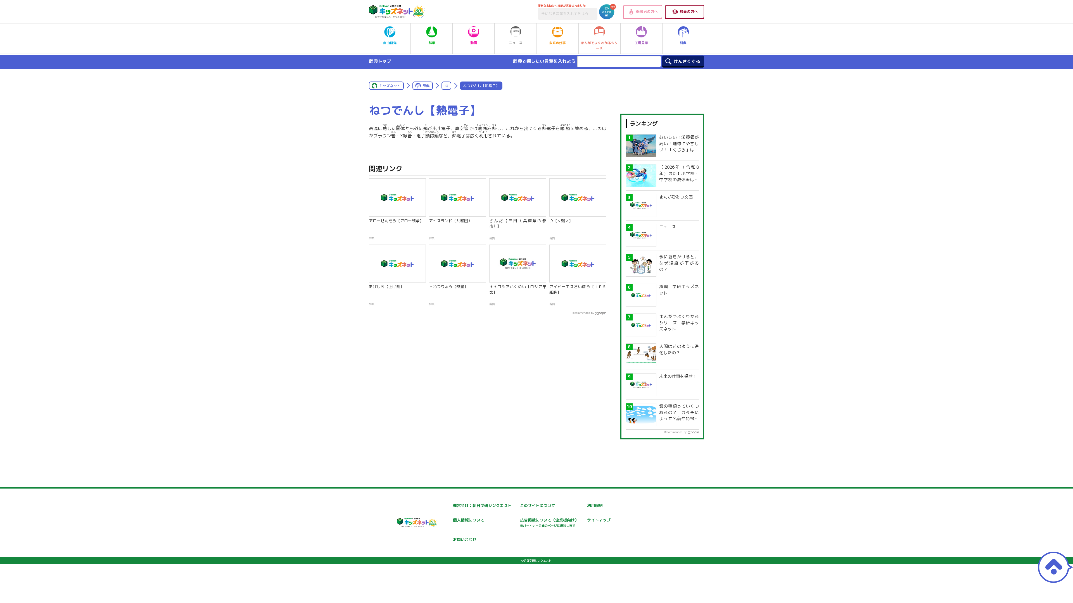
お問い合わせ (464, 539)
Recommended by (582, 313)
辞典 (683, 42)
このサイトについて (537, 505)
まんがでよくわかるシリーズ (599, 45)
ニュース (515, 42)
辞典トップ (380, 61)
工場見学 (641, 42)
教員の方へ (689, 11)
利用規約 (595, 505)
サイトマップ (599, 520)
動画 (473, 42)
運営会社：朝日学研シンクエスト (482, 505)
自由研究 (390, 42)
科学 (431, 42)
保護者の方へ (647, 11)
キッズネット (390, 85)
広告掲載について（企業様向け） (549, 522)
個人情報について (468, 520)
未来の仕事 (557, 42)
